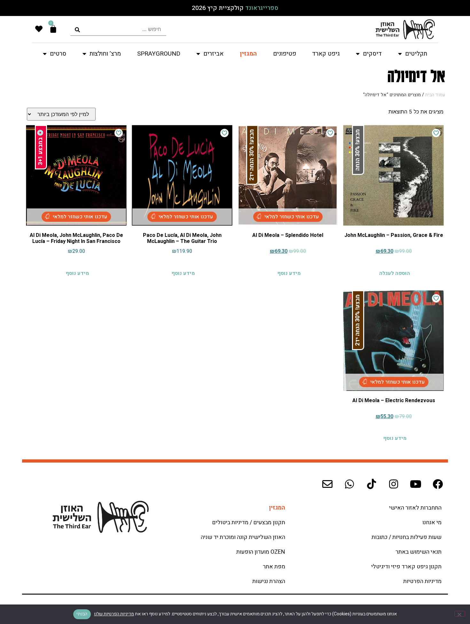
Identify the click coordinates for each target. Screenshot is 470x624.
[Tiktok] (371, 484)
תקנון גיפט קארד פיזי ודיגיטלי (406, 566)
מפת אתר (274, 566)
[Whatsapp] (349, 484)
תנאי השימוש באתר (419, 552)
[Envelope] (327, 484)
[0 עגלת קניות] (53, 29)
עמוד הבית (435, 94)
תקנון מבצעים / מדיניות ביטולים (248, 522)
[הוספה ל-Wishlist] (436, 133)
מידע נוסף (289, 273)
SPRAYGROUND (158, 53)
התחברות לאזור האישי (415, 507)
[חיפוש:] (118, 29)
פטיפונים (284, 53)
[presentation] (118, 29)
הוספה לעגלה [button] (394, 273)
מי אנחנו (432, 522)
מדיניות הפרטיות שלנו (114, 614)
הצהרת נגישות (268, 581)
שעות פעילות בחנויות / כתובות (407, 537)
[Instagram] (393, 484)
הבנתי (81, 614)
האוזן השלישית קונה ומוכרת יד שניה (243, 537)
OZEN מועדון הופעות (260, 552)
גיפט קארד (326, 53)
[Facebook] (437, 484)
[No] (459, 614)
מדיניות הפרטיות (422, 581)
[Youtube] (415, 484)
